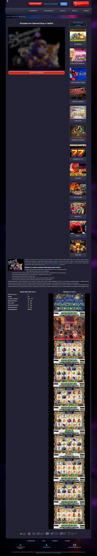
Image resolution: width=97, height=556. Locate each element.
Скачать (62, 10)
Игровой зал (33, 10)
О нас (43, 541)
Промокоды (31, 541)
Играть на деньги (36, 73)
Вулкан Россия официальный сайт (52, 264)
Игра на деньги (49, 10)
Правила (55, 541)
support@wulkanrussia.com (74, 547)
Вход (64, 4)
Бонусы (74, 10)
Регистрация (35, 4)
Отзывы (67, 541)
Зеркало (86, 10)
